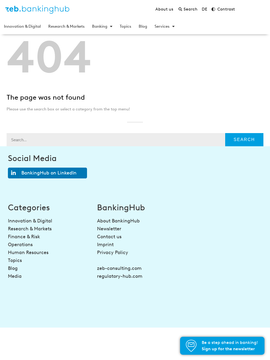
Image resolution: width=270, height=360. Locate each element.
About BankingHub (118, 221)
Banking (99, 26)
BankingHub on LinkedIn (48, 173)
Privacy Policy (112, 252)
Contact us (109, 237)
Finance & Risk (24, 237)
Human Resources (28, 252)
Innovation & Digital (22, 26)
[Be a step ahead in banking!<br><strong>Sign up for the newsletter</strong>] (191, 346)
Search (244, 139)
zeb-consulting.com (119, 268)
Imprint (105, 244)
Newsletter (109, 229)
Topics (125, 26)
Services (162, 26)
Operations (20, 244)
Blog (143, 26)
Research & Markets (66, 26)
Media (15, 276)
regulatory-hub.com (119, 276)
